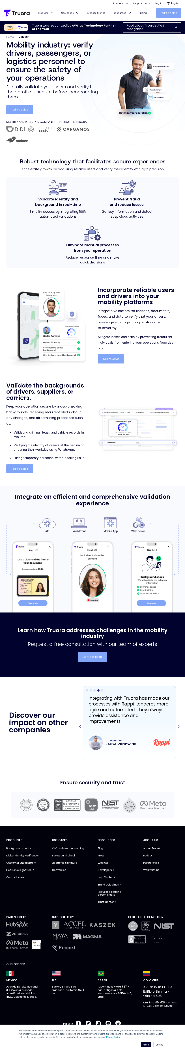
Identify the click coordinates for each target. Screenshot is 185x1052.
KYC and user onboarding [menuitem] (68, 848)
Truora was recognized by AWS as (74, 27)
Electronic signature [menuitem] (64, 863)
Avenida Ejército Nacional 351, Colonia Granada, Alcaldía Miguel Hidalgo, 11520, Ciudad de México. (22, 992)
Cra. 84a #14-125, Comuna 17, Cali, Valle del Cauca (160, 1004)
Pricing (143, 13)
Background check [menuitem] (64, 855)
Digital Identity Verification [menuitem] (23, 855)
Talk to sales (168, 13)
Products (43, 13)
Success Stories (96, 13)
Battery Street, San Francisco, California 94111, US (68, 990)
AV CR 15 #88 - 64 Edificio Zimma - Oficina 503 (158, 991)
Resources (120, 13)
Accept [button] (146, 1044)
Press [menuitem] (101, 855)
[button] (178, 727)
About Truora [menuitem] (151, 848)
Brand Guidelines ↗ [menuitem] (110, 884)
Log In (158, 3)
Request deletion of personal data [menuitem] (110, 893)
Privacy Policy (113, 1036)
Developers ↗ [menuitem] (106, 870)
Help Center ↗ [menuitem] (107, 877)
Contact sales (92, 657)
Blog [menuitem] (100, 848)
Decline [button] (159, 1044)
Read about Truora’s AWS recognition (145, 27)
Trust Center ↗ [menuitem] (107, 902)
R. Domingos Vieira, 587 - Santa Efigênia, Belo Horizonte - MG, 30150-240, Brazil (115, 992)
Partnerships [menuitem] (151, 863)
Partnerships (120, 3)
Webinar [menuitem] (103, 863)
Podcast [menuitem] (148, 855)
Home (10, 37)
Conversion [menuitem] (59, 870)
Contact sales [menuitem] (15, 877)
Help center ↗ (141, 3)
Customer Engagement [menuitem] (21, 863)
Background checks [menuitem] (18, 848)
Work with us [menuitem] (151, 870)
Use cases (67, 13)
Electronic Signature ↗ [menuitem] (20, 870)
